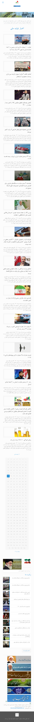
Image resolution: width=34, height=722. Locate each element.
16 (22, 465)
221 (17, 545)
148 (26, 517)
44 (22, 476)
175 (8, 526)
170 (23, 526)
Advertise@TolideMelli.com (17, 708)
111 (11, 501)
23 (22, 467)
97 (11, 495)
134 (26, 512)
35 (8, 470)
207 (17, 540)
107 (23, 501)
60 (17, 481)
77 (8, 487)
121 (23, 506)
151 (17, 517)
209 (11, 540)
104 (11, 498)
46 (17, 476)
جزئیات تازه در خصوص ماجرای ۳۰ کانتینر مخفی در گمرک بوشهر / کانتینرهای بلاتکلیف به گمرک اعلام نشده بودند (17, 242)
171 (20, 526)
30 (22, 470)
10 (19, 462)
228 (15, 548)
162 (26, 523)
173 (14, 526)
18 (17, 465)
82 (14, 490)
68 (14, 484)
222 (14, 545)
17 (19, 465)
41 (11, 473)
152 (14, 517)
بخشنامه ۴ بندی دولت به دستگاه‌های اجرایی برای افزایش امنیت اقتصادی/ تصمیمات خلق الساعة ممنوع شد (18, 186)
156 (23, 520)
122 (20, 506)
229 (12, 548)
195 (11, 534)
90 (11, 492)
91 (8, 492)
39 (17, 473)
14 (8, 462)
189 (8, 531)
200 (17, 537)
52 (19, 478)
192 (20, 534)
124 (14, 506)
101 (20, 498)
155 (26, 520)
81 (17, 490)
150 (20, 517)
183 (26, 531)
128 (23, 509)
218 (26, 545)
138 (14, 512)
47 (14, 476)
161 (8, 520)
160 (11, 520)
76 (11, 487)
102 (17, 498)
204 (26, 540)
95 (17, 495)
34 (11, 470)
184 (23, 531)
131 (14, 509)
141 (26, 515)
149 (23, 517)
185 (20, 531)
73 (19, 487)
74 (17, 487)
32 (17, 470)
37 (22, 473)
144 (17, 515)
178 (20, 528)
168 (8, 523)
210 (8, 540)
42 (8, 473)
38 (19, 473)
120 (26, 506)
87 (19, 492)
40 (14, 473)
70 (8, 484)
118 (11, 503)
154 (8, 517)
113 (26, 503)
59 (19, 481)
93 (22, 495)
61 (14, 481)
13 (11, 462)
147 (8, 515)
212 (23, 542)
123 (17, 506)
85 (25, 492)
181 (11, 528)
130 (17, 509)
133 (8, 509)
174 (11, 526)
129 (20, 509)
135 (23, 512)
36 (25, 473)
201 (14, 537)
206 (20, 540)
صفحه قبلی (16, 454)
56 (8, 478)
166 (14, 523)
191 (23, 534)
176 (26, 528)
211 (26, 542)
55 (11, 478)
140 (8, 512)
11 (17, 462)
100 (23, 498)
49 (8, 476)
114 (23, 503)
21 (8, 465)
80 (19, 490)
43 (25, 476)
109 (17, 501)
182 (8, 528)
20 (11, 465)
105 (8, 498)
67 (17, 484)
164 (20, 523)
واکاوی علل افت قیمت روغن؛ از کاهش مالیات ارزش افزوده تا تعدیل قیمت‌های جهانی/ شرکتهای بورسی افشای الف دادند (17, 411)
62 (11, 481)
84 (8, 490)
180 (14, 528)
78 (25, 490)
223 (11, 545)
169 (26, 526)
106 (26, 501)
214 (17, 542)
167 (11, 523)
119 (8, 503)
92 (25, 495)
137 (17, 512)
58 (22, 481)
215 (14, 542)
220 (20, 545)
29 (25, 470)
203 (8, 537)
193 (17, 534)
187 (14, 531)
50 (25, 478)
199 (20, 537)
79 (22, 490)
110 (14, 501)
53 (17, 478)
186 (17, 531)
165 (17, 523)
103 (14, 498)
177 (23, 528)
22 (25, 467)
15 (25, 465)
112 (8, 501)
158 (17, 520)
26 (14, 467)
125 (11, 506)
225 (24, 548)
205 (23, 540)
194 (14, 534)
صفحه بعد (18, 551)
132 (11, 509)
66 (19, 484)
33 (14, 470)
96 (14, 495)
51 (22, 478)
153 (11, 517)
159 (14, 520)
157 (20, 520)
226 (21, 548)
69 (11, 484)
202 (11, 537)
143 (20, 515)
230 (10, 548)
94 (19, 495)
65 (22, 484)
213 (20, 542)
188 (11, 531)
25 (17, 467)
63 (8, 481)
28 (8, 467)
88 (17, 492)
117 (14, 503)
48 (11, 476)
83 (11, 490)
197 (26, 537)
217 (8, 542)
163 (23, 523)
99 (25, 498)
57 (25, 481)
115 (20, 503)
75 (14, 487)
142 (23, 515)
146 (11, 515)
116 (17, 503)
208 (14, 540)
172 (17, 526)
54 (14, 478)
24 (19, 467)
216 (11, 542)
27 (11, 467)
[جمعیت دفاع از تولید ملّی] (17, 3)
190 (26, 534)
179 (17, 528)
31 (19, 470)
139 (11, 512)
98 (8, 495)
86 (22, 492)
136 (20, 512)
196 (8, 534)
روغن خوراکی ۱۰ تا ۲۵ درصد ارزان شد (20, 440)
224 (8, 545)
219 (23, 545)
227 (18, 548)
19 (14, 465)
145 (14, 515)
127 (26, 509)
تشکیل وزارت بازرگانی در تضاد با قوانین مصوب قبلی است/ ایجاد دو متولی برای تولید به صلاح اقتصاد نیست (17, 271)
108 (20, 501)
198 (23, 537)
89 (14, 492)
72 (22, 487)
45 (19, 476)
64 (25, 484)
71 (25, 487)
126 (8, 506)
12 (14, 462)
